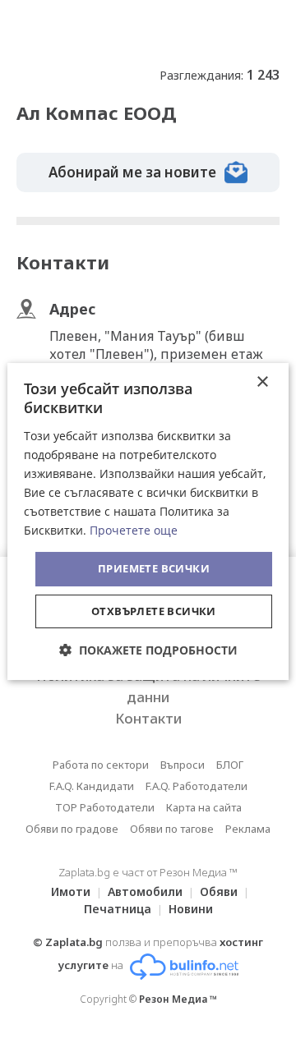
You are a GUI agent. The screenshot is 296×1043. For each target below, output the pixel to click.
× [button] (262, 382)
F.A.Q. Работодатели (196, 786)
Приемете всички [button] (154, 568)
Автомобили (145, 891)
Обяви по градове (71, 828)
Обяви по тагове (172, 828)
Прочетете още (134, 530)
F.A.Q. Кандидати (91, 786)
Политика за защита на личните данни (148, 686)
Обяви (219, 891)
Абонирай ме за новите (132, 172)
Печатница (117, 909)
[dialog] (148, 521)
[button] (148, 650)
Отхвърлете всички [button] (153, 611)
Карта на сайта (204, 807)
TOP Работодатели (105, 807)
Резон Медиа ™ (178, 999)
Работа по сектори (101, 764)
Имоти (70, 891)
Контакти (148, 718)
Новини (191, 909)
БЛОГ (229, 764)
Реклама (248, 828)
